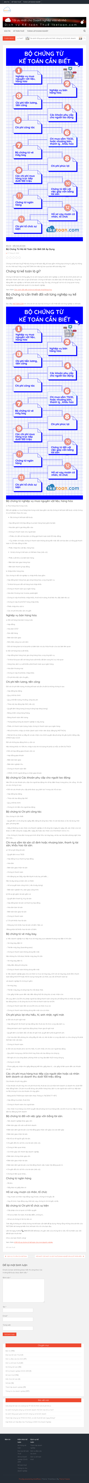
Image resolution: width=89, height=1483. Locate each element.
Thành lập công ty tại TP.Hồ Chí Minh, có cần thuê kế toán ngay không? (30, 1418)
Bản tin (6, 2)
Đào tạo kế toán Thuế (13, 1355)
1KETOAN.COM (18, 304)
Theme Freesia (64, 1479)
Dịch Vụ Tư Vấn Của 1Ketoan (17, 1256)
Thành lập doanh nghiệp (31, 2)
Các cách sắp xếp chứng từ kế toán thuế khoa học (33, 290)
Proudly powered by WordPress (30, 1479)
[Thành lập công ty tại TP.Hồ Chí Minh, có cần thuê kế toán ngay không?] (61, 38)
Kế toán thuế (16, 2)
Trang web (7, 1325)
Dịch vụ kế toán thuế (13, 1363)
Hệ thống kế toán (12, 1367)
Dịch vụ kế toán (34, 1440)
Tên (4, 1307)
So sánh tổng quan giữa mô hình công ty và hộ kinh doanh (33, 38)
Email (5, 1316)
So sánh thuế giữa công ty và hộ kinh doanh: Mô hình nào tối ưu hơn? (30, 1410)
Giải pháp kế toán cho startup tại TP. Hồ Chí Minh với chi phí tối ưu (28, 1406)
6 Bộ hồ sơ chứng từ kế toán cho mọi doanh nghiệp (33, 1242)
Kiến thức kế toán (19, 246)
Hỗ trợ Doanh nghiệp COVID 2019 (17, 1371)
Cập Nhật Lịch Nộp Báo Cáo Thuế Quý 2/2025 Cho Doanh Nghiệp (28, 1422)
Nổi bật (8, 1383)
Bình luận (7, 1278)
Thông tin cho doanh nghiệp (15, 1391)
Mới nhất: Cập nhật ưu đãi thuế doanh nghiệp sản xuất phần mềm (59, 1256)
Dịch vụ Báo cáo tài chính (14, 1359)
